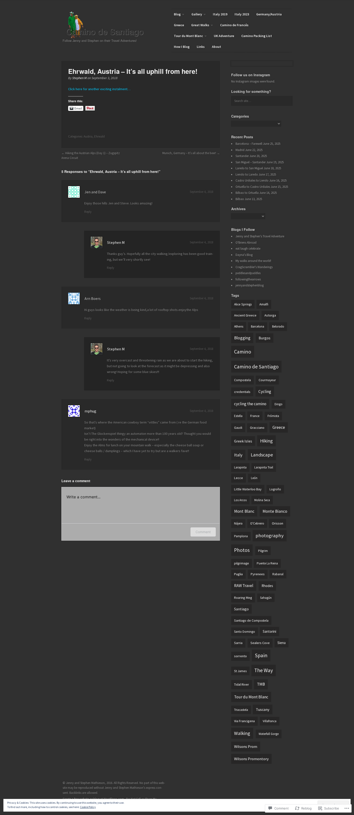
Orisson (277, 523)
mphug (90, 411)
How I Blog (182, 46)
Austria (88, 136)
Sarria (238, 643)
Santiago (241, 609)
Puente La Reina (267, 563)
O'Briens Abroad (246, 242)
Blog (177, 14)
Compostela (242, 380)
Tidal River (241, 684)
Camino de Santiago (256, 366)
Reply (88, 212)
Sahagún (266, 598)
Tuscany (262, 709)
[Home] (109, 25)
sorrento (240, 656)
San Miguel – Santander (251, 162)
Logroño (275, 489)
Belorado (278, 326)
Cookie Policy (88, 807)
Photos (242, 550)
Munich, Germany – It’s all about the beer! (189, 153)
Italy (238, 455)
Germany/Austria (269, 14)
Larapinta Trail (263, 467)
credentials (242, 392)
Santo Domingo (244, 632)
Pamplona (241, 536)
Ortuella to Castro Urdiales (253, 187)
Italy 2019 (220, 14)
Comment (203, 532)
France (255, 416)
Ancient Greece (245, 315)
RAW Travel (243, 585)
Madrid (240, 150)
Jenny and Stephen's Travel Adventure (260, 236)
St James (240, 671)
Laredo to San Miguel (249, 168)
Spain (261, 655)
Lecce (238, 478)
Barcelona (257, 326)
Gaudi (238, 427)
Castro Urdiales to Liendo (252, 180)
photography (270, 535)
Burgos (264, 338)
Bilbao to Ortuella (247, 193)
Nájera (238, 523)
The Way (263, 670)
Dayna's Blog (244, 255)
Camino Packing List (256, 36)
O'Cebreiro (257, 523)
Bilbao (240, 199)
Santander (242, 156)
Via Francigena (244, 721)
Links (201, 46)
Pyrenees (258, 574)
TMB (261, 684)
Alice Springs (243, 304)
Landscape (262, 455)
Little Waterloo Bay (248, 489)
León (254, 478)
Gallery (196, 14)
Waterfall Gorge (269, 734)
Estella (238, 416)
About (216, 46)
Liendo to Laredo (247, 174)
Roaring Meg (243, 597)
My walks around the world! (253, 261)
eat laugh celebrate (248, 248)
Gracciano (257, 427)
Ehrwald (99, 136)
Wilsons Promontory (251, 758)
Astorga (270, 315)
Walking (242, 733)
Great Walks (200, 25)
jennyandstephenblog (250, 285)
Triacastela (241, 710)
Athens (238, 326)
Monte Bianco (274, 511)
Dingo (278, 404)
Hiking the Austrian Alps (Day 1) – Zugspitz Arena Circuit (90, 155)
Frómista (273, 416)
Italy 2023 (242, 14)
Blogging (242, 338)
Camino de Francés (234, 25)
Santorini (269, 631)
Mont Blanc (244, 511)
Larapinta (240, 467)
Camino (242, 351)
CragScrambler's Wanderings (254, 267)
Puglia (238, 574)
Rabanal (277, 574)
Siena (281, 642)
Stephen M (79, 78)
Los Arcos (240, 500)
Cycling (264, 391)
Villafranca (269, 721)
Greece (179, 25)
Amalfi (263, 304)
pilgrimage (241, 563)
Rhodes (267, 585)
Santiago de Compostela (251, 620)
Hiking (266, 441)
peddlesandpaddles (248, 273)
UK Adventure (224, 36)
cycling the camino (250, 403)
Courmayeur (267, 380)
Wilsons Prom (245, 746)
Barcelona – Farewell (249, 144)
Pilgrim (263, 551)
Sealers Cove (260, 643)
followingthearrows (248, 279)
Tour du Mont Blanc (188, 36)
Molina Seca (262, 500)
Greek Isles (243, 441)
